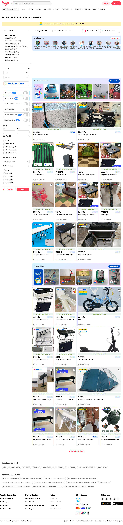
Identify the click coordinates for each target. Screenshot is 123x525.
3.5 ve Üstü (9, 176)
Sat (117, 3)
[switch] (25, 92)
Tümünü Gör (115, 38)
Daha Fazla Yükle (77, 451)
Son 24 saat (10, 144)
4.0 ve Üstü (9, 180)
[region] (76, 45)
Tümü (8, 141)
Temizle (10, 189)
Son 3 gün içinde (11, 147)
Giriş (106, 3)
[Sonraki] (120, 45)
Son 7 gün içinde (11, 150)
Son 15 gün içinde (11, 153)
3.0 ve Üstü (9, 173)
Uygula (23, 189)
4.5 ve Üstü (9, 183)
